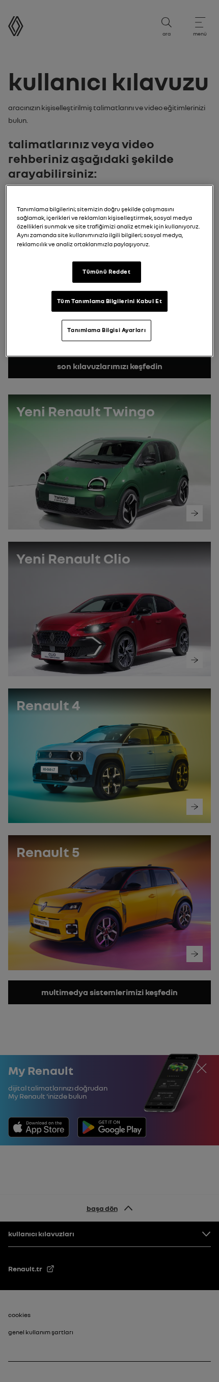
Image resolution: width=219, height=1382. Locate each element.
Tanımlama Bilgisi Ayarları (106, 330)
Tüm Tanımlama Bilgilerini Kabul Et (109, 300)
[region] (110, 271)
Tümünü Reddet (106, 271)
